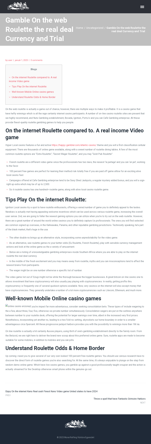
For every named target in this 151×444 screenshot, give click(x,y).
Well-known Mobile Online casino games (33, 91)
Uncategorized (94, 27)
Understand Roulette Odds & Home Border (33, 97)
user (10, 60)
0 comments (36, 60)
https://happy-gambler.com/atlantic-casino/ (74, 145)
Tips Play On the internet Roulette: (29, 86)
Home (79, 27)
